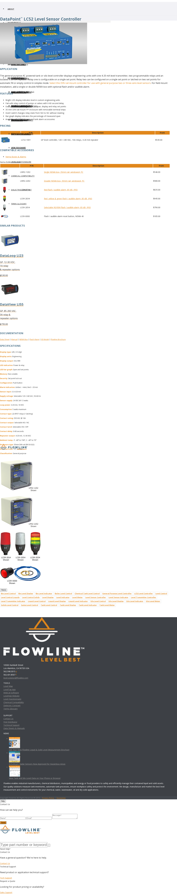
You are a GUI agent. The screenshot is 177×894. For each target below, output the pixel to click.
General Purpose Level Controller (117, 593)
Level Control (161, 593)
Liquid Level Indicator (78, 601)
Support (12, 64)
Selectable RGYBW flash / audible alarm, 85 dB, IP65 (67, 207)
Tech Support (6, 878)
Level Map (8, 686)
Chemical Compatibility (23, 176)
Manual (14, 339)
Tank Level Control (49, 605)
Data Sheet (4, 339)
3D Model (45, 339)
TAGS (3, 590)
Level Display (48, 597)
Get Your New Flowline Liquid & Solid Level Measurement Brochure (39, 749)
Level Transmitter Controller (143, 597)
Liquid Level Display (57, 601)
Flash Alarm (34, 339)
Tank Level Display (68, 605)
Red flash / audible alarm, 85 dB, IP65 (61, 189)
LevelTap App (9, 689)
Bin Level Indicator (44, 593)
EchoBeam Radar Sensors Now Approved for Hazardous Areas (37, 764)
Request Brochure (20, 133)
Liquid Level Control (37, 601)
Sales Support (6, 892)
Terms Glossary (19, 204)
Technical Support (11, 725)
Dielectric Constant (11, 705)
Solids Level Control (9, 605)
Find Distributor (10, 722)
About (11, 9)
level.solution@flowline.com (15, 678)
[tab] (88, 156)
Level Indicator (63, 597)
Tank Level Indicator (88, 605)
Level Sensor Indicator (118, 597)
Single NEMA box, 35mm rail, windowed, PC (63, 172)
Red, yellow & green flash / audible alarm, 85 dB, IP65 (68, 198)
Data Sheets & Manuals (22, 92)
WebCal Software (11, 692)
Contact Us (8, 718)
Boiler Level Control (63, 593)
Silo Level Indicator (134, 601)
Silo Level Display (116, 601)
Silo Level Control (98, 601)
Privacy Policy (48, 798)
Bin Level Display (25, 593)
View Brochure (18, 147)
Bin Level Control (8, 593)
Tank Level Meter (107, 605)
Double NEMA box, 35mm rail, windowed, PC (64, 181)
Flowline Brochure (58, 339)
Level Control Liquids (10, 597)
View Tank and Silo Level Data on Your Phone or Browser (35, 778)
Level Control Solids (31, 597)
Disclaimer (61, 798)
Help (3, 801)
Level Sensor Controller (95, 597)
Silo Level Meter (153, 601)
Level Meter (77, 597)
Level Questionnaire (21, 162)
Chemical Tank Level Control (87, 593)
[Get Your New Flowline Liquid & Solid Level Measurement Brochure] (14, 738)
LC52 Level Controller (143, 593)
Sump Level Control (29, 605)
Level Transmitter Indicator (13, 601)
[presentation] (88, 156)
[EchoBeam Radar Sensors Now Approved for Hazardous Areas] (14, 753)
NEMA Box (23, 339)
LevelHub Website (19, 64)
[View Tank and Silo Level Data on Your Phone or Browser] (14, 767)
